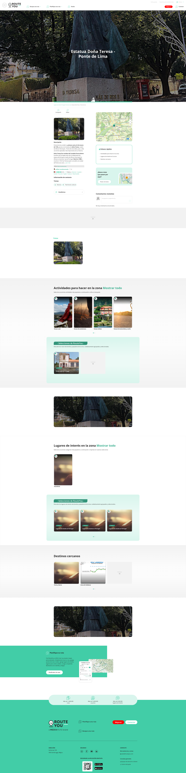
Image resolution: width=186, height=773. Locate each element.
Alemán (74, 172)
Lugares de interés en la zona (108, 156)
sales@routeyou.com (127, 754)
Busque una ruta (88, 731)
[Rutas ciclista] (103, 312)
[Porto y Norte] (66, 573)
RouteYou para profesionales (167, 2)
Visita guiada (154, 2)
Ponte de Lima (68, 104)
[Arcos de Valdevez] (93, 573)
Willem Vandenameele (61, 166)
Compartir (58, 112)
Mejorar (168, 7)
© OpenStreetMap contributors (126, 140)
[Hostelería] (63, 469)
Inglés (65, 174)
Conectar (131, 722)
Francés (60, 174)
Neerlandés (76, 174)
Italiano (70, 174)
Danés (55, 174)
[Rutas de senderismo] (83, 312)
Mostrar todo (112, 288)
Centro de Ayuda (126, 764)
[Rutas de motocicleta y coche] (123, 312)
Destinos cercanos (105, 159)
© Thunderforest (118, 140)
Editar (67, 112)
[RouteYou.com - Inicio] (14, 5)
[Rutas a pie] (63, 312)
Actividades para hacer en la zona (109, 153)
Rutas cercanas (104, 182)
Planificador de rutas (54, 672)
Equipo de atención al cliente (129, 761)
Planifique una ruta (89, 722)
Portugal (63, 104)
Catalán (79, 172)
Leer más (67, 163)
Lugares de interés (57, 104)
